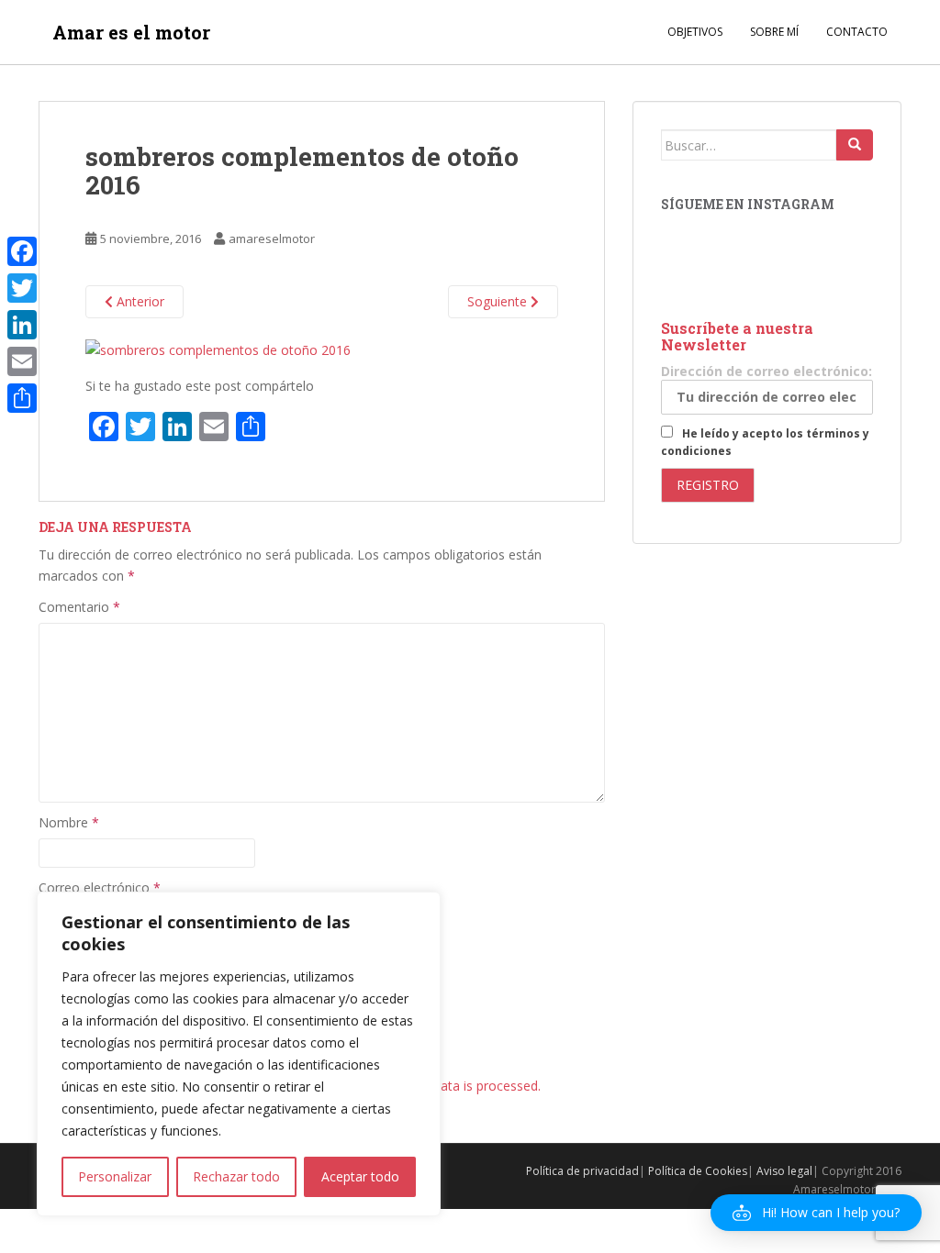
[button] (816, 1212)
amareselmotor (272, 238)
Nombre (69, 822)
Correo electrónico (100, 887)
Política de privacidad (582, 1171)
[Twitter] (22, 288)
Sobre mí (774, 31)
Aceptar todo (360, 1176)
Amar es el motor (131, 32)
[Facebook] (22, 251)
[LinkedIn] (22, 324)
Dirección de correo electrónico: (766, 371)
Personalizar (114, 1176)
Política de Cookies (697, 1171)
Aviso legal (784, 1171)
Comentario (79, 606)
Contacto (857, 31)
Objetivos (694, 31)
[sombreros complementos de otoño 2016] (218, 348)
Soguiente (499, 301)
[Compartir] (22, 398)
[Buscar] (854, 145)
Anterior (138, 301)
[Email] (22, 361)
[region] (239, 1054)
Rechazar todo (236, 1176)
